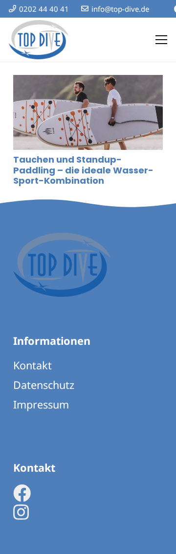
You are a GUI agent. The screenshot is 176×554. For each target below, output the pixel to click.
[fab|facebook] (22, 493)
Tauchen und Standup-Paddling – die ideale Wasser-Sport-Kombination (83, 170)
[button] (162, 39)
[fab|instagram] (21, 512)
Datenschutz (43, 385)
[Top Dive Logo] (38, 39)
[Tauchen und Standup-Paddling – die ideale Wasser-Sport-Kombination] (88, 82)
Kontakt (32, 365)
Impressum (41, 404)
